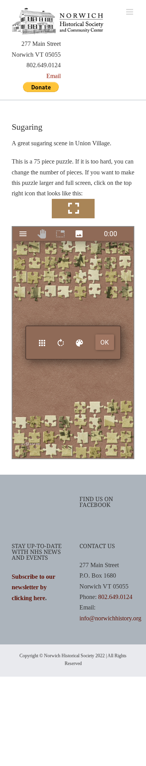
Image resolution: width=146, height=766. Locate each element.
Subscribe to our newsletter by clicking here (33, 587)
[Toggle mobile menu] (130, 12)
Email (53, 76)
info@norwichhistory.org (110, 618)
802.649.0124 (115, 597)
